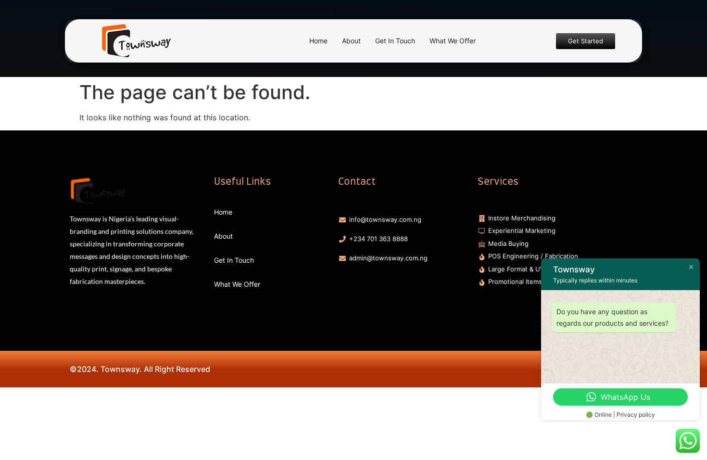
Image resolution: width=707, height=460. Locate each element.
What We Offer (452, 41)
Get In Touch (395, 41)
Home (318, 41)
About (351, 41)
